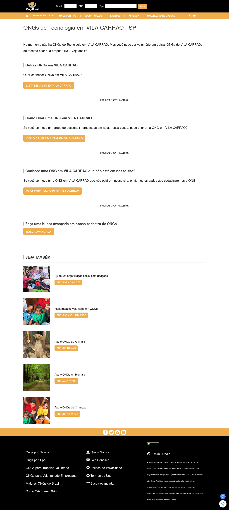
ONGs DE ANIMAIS (66, 348)
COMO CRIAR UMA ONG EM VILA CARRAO (54, 138)
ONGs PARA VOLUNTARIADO (71, 315)
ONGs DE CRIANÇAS (67, 413)
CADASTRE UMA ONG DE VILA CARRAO (52, 191)
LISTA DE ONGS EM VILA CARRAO (48, 85)
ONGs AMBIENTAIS (66, 381)
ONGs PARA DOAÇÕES (68, 282)
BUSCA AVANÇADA (38, 231)
